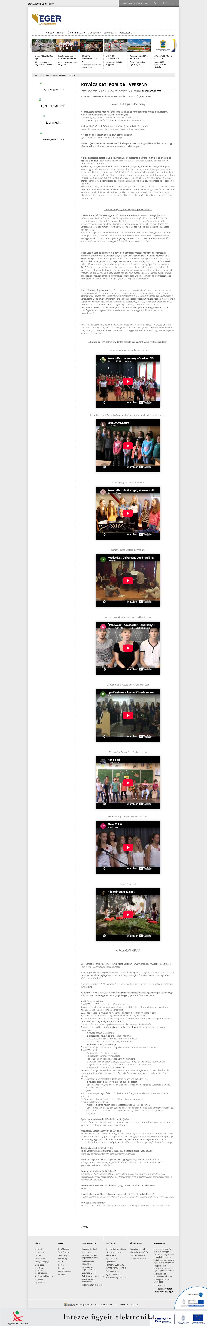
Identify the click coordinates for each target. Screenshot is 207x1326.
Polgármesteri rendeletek (93, 1276)
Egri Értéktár (40, 1282)
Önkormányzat (64, 1271)
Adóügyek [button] (93, 32)
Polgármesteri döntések (92, 1285)
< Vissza (84, 1227)
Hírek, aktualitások (114, 1252)
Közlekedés (39, 1265)
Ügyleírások (111, 1261)
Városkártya (40, 1258)
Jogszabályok (111, 1258)
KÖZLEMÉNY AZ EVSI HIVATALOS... (139, 57)
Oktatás (38, 1255)
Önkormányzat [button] (76, 32)
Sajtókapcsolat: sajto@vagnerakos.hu (163, 1275)
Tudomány (62, 1255)
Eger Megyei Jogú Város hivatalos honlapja (164, 1250)
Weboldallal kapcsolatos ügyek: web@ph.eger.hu (164, 1261)
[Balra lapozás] (30, 45)
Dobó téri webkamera (44, 1276)
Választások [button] (126, 32)
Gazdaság (62, 1258)
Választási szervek (137, 1249)
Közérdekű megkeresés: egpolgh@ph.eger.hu (164, 1255)
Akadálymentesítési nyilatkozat (162, 1280)
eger (159, 91)
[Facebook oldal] (155, 3)
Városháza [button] (109, 32)
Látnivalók (39, 1249)
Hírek (36, 75)
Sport (60, 1261)
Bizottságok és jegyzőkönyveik (88, 1268)
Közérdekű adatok (89, 1249)
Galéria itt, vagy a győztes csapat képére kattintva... (128, 209)
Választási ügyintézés (139, 1252)
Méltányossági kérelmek (116, 1277)
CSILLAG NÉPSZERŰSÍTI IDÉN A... (91, 59)
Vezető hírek (63, 1252)
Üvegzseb (86, 1252)
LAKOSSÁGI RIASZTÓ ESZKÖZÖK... (163, 57)
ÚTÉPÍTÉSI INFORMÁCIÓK (112, 57)
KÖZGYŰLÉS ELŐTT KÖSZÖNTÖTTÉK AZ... (67, 57)
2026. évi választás (138, 1255)
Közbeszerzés (88, 1261)
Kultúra (45, 75)
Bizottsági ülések (89, 1273)
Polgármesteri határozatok (88, 1280)
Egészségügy (40, 1252)
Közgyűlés (86, 1264)
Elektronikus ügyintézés (116, 1249)
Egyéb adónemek (113, 1274)
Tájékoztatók (111, 1255)
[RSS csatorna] (174, 3)
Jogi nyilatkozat (160, 1285)
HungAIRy (39, 1279)
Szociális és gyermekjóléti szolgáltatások (41, 1270)
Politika (61, 1265)
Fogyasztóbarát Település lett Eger (164, 1290)
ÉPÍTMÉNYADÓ (112, 1271)
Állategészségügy (42, 1261)
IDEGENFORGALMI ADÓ (116, 1268)
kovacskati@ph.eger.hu (124, 1027)
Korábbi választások (138, 1258)
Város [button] (49, 32)
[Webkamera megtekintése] (165, 3)
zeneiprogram (149, 91)
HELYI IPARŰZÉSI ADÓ (115, 1265)
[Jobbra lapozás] (177, 45)
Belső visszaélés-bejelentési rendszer (90, 1256)
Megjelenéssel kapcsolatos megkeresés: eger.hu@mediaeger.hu (164, 1268)
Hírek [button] (60, 32)
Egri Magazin (63, 1249)
